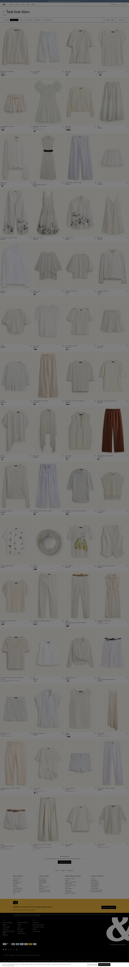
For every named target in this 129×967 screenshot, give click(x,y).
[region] (64, 964)
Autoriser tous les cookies (104, 964)
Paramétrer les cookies (92, 964)
